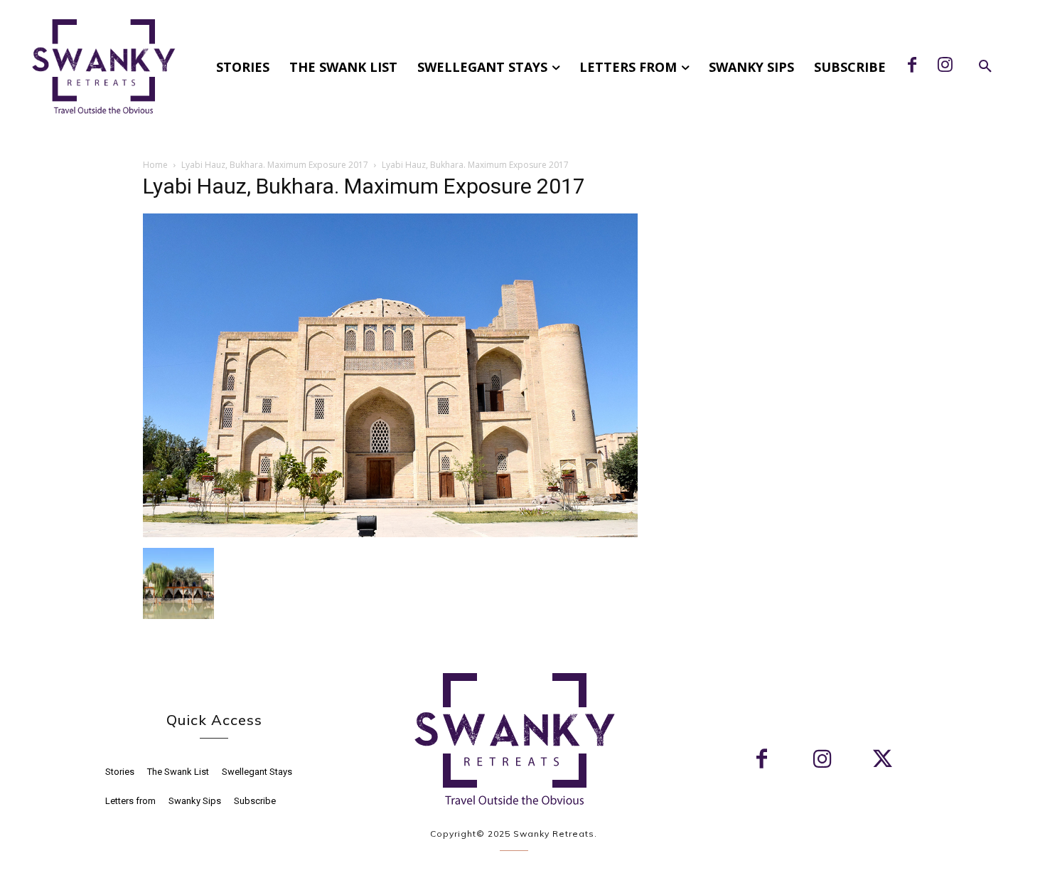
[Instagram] (945, 66)
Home (155, 165)
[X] (882, 760)
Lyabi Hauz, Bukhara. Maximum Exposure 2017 (274, 165)
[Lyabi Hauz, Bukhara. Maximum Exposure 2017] (390, 533)
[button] (985, 67)
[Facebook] (912, 66)
